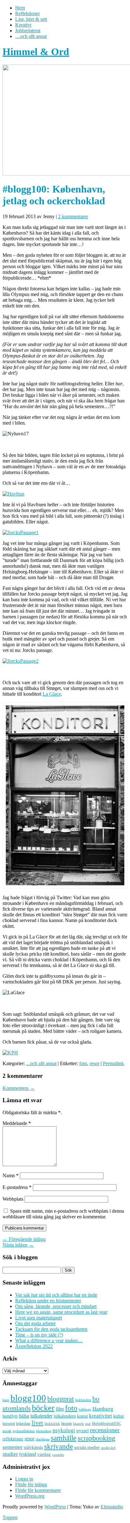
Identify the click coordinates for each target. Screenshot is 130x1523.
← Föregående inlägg (24, 1239)
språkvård (108, 1448)
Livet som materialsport (38, 1317)
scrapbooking (96, 1438)
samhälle (63, 1438)
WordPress (55, 1506)
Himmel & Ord (36, 51)
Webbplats (13, 1199)
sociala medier (87, 1447)
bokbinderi (83, 1400)
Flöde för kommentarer (38, 1490)
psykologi (64, 1430)
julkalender (41, 1416)
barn (6, 1400)
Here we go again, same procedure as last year (61, 1312)
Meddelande (17, 1123)
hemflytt (10, 1416)
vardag (44, 1454)
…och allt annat (31, 36)
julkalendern (65, 1416)
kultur (118, 1416)
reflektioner (13, 1438)
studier (10, 1454)
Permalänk (113, 1063)
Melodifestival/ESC (106, 1423)
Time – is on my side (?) (39, 1334)
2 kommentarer (73, 216)
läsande (78, 1423)
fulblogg (85, 1409)
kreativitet (100, 1416)
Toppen (10, 1517)
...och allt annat (41, 1063)
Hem (20, 7)
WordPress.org (29, 1496)
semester (12, 1447)
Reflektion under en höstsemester (48, 1300)
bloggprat (60, 1399)
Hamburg (102, 1409)
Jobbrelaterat (27, 30)
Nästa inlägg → (18, 1245)
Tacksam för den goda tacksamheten (51, 1329)
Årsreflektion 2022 (34, 1346)
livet (37, 1422)
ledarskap (23, 1423)
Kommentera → (19, 1088)
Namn (11, 1175)
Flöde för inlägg (31, 1484)
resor (94, 1063)
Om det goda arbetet (35, 1323)
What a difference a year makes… (49, 1340)
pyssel (82, 1430)
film (60, 1409)
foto (83, 1063)
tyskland (27, 1454)
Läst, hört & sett (31, 19)
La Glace (52, 694)
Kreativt (23, 25)
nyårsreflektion (24, 1431)
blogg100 (28, 1398)
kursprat (9, 1423)
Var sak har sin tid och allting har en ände (56, 1295)
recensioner (105, 1429)
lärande (66, 1423)
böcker (43, 1407)
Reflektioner (27, 13)
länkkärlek (52, 1423)
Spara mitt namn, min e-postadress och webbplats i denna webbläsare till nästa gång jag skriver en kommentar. (63, 1213)
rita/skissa (43, 1439)
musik (7, 1431)
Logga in (24, 1479)
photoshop (43, 1431)
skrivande (58, 1446)
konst (82, 1416)
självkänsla (33, 1447)
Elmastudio (112, 1506)
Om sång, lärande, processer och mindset (56, 1306)
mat (88, 1423)
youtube (58, 1455)
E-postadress (17, 1187)
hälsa (24, 1416)
